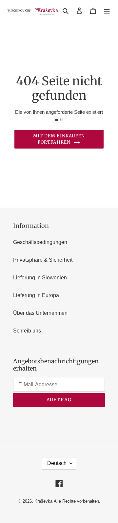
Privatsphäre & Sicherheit (42, 260)
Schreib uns (27, 330)
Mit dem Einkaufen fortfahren (59, 139)
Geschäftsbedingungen (40, 242)
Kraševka (43, 501)
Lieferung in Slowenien (40, 277)
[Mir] (107, 10)
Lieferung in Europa (36, 295)
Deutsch (57, 463)
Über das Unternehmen (40, 313)
